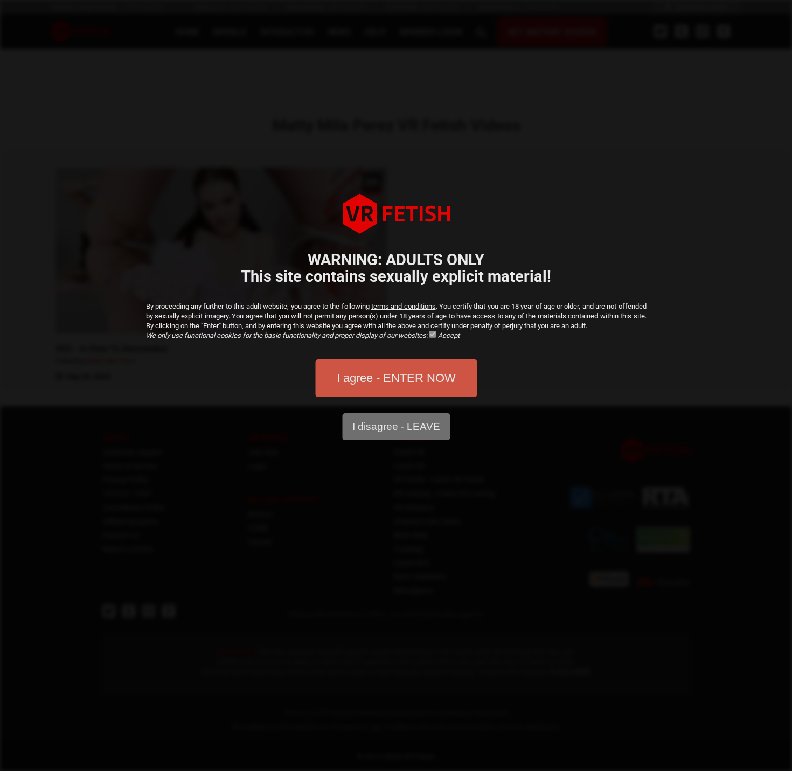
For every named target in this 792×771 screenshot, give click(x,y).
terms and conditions (403, 306)
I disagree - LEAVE (396, 426)
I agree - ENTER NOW (396, 378)
